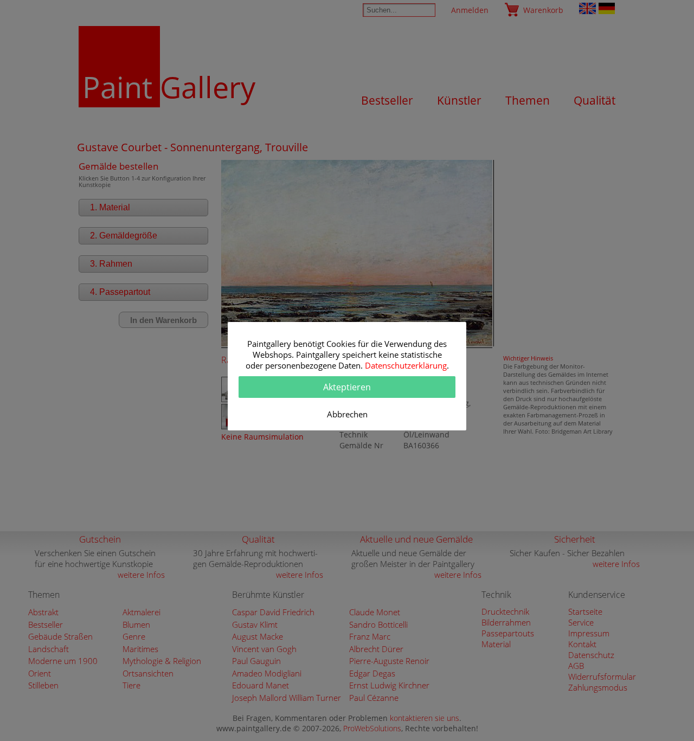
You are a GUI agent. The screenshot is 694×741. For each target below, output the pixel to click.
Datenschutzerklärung (406, 365)
